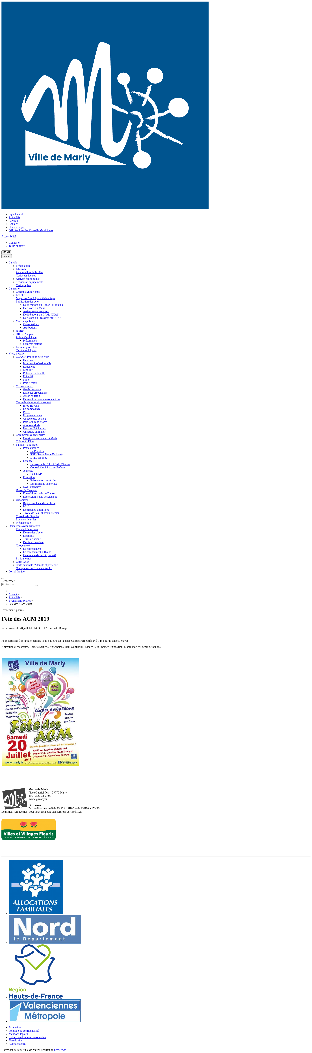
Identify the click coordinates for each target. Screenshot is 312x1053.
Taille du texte (17, 245)
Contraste (14, 242)
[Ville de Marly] (105, 207)
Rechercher (7, 580)
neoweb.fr (60, 1049)
